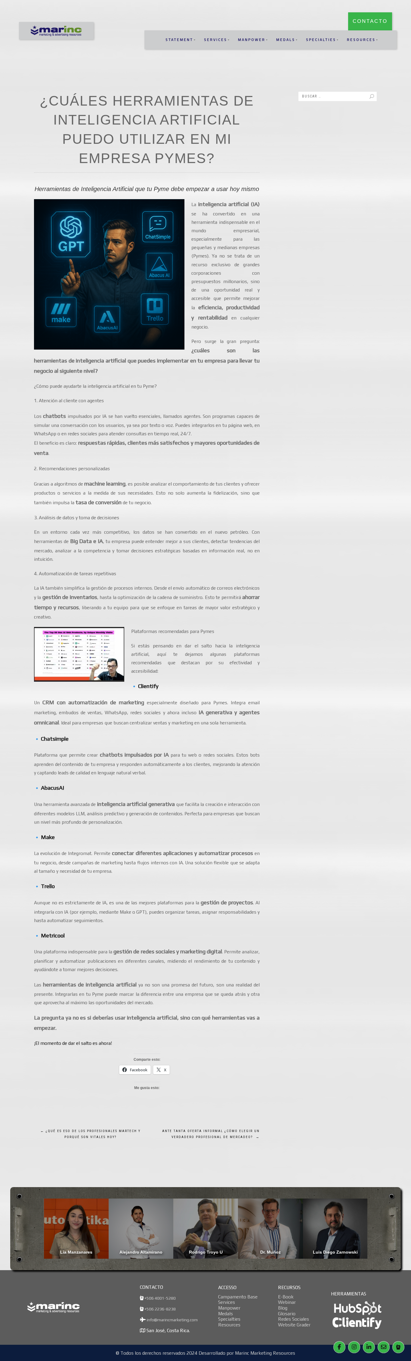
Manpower (251, 39)
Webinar (287, 1302)
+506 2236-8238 (160, 1309)
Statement (179, 39)
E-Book (286, 1296)
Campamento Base (238, 1296)
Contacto (370, 21)
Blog (282, 1307)
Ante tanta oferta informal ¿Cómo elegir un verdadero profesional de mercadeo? (211, 1134)
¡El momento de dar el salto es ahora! (73, 1043)
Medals (285, 39)
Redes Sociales (293, 1319)
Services (215, 39)
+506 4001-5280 (160, 1298)
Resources (361, 39)
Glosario (286, 1313)
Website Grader (294, 1324)
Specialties (321, 39)
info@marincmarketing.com (172, 1319)
